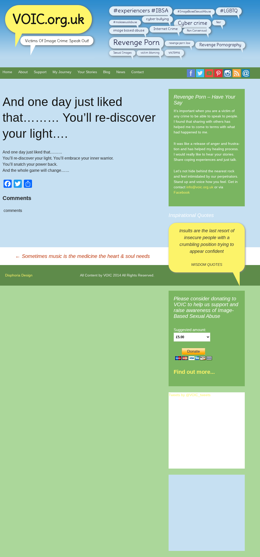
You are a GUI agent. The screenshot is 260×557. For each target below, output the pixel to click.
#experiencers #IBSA (140, 10)
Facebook (182, 192)
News (120, 72)
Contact (137, 72)
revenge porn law (179, 43)
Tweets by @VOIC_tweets (189, 395)
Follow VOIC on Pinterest (218, 73)
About (23, 72)
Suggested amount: (190, 330)
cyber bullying (157, 19)
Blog (106, 72)
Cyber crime (192, 23)
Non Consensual (197, 30)
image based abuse (128, 30)
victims (174, 52)
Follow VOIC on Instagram (227, 73)
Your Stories (87, 72)
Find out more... (194, 372)
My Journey (62, 72)
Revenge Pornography (220, 44)
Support (40, 72)
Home (7, 72)
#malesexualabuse (125, 22)
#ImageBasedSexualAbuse (194, 11)
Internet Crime (166, 28)
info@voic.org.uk (199, 187)
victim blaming (150, 52)
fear (218, 22)
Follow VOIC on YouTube (209, 73)
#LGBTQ (229, 11)
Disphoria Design (18, 275)
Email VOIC (246, 73)
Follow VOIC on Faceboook (191, 73)
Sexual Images (122, 52)
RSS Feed (237, 73)
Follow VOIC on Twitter (200, 73)
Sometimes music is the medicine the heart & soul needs (82, 256)
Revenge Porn (136, 42)
